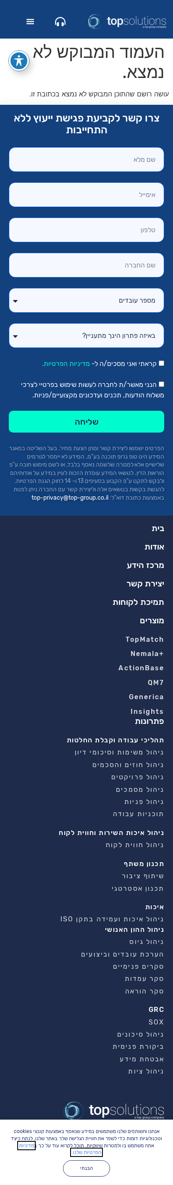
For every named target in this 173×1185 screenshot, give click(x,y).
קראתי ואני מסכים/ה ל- (99, 364)
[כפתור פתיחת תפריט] (30, 21)
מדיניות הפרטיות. (66, 364)
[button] (152, 620)
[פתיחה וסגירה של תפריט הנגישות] (19, 61)
